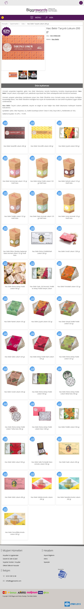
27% (59, 403)
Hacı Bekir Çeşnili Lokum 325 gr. (42, 322)
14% (59, 122)
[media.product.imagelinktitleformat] (14, 132)
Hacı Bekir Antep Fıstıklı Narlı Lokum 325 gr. (42, 358)
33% (5, 193)
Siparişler (47, 562)
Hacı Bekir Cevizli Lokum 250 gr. (14, 392)
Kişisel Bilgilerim (49, 555)
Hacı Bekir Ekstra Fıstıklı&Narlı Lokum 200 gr (42, 252)
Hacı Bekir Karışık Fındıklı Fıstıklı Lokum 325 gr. (69, 322)
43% (6, 30)
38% (32, 228)
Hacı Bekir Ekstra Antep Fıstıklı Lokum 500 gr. (42, 393)
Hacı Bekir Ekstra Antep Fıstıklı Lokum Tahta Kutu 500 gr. (15, 428)
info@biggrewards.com (13, 581)
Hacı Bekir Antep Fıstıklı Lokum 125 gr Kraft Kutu (42, 182)
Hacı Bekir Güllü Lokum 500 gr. (15, 462)
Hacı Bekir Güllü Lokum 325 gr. (15, 357)
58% (32, 158)
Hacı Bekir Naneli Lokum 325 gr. (14, 322)
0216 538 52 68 (11, 576)
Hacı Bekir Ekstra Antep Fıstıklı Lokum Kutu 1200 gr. (42, 428)
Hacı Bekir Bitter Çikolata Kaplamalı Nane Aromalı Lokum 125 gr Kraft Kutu (15, 253)
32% (32, 263)
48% (5, 228)
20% (5, 263)
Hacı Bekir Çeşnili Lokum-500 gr (68, 146)
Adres (46, 559)
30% (5, 368)
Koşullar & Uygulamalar (10, 555)
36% (5, 158)
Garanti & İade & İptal (10, 559)
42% (59, 438)
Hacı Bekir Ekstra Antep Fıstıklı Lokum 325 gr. (69, 358)
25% (32, 438)
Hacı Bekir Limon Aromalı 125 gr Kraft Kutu (69, 217)
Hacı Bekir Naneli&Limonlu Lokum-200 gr (69, 498)
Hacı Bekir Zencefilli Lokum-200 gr (42, 146)
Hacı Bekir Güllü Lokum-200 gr (15, 497)
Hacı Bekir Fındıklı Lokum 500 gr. (69, 427)
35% (59, 333)
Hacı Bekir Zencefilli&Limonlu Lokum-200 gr (14, 533)
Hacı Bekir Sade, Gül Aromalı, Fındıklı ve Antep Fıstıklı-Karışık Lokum (42, 287)
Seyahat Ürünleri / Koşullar (11, 562)
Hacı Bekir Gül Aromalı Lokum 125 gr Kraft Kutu (15, 182)
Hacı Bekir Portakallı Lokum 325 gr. (69, 286)
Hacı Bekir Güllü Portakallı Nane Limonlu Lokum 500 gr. (41, 463)
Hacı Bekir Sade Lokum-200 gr (69, 462)
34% (59, 228)
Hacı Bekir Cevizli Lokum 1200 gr (69, 251)
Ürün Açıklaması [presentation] (42, 85)
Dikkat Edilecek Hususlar (11, 565)
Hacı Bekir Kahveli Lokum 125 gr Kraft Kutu (69, 182)
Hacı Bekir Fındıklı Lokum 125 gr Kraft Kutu (14, 217)
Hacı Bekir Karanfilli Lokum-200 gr (15, 146)
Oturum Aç (81, 3)
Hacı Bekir (55, 39)
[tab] (42, 85)
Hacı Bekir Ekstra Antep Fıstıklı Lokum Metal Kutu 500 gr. (69, 393)
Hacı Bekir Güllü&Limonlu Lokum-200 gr (42, 498)
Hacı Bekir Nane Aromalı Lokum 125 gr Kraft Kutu (42, 217)
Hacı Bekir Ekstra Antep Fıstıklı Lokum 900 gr (15, 287)
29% (59, 158)
